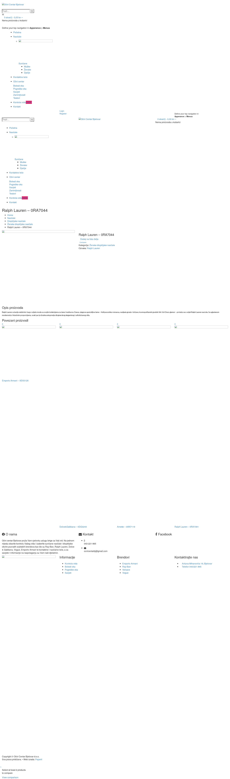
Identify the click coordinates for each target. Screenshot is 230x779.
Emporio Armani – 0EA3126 (15, 380)
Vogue (125, 572)
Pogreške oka (19, 88)
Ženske (27, 69)
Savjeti (16, 91)
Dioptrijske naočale (16, 221)
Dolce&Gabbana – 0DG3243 (73, 526)
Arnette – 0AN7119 (126, 526)
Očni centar (18, 81)
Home (10, 215)
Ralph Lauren (93, 248)
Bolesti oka (18, 85)
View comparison (10, 777)
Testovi (16, 97)
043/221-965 (195, 566)
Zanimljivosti (19, 94)
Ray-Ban (126, 566)
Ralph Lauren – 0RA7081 (186, 526)
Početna (17, 32)
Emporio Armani (130, 563)
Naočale (17, 36)
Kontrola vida (22, 102)
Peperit (38, 759)
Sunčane (23, 63)
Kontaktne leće (20, 77)
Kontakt (16, 106)
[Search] (32, 11)
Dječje (27, 72)
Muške (27, 66)
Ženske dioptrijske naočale (20, 224)
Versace (126, 569)
